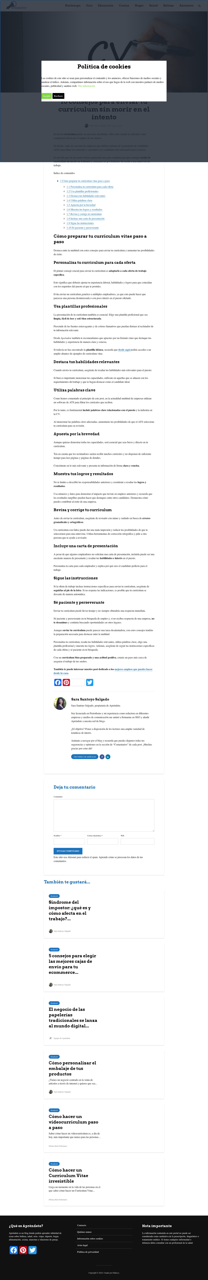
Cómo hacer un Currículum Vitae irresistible (68, 1176)
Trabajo (54, 896)
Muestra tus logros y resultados (84, 209)
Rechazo (58, 96)
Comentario (58, 797)
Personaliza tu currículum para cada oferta (90, 186)
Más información (86, 85)
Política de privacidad (88, 1252)
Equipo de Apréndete (61, 1038)
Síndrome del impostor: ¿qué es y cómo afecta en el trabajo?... (70, 910)
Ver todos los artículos (85, 757)
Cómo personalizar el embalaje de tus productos (72, 1068)
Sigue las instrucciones (80, 223)
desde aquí (124, 349)
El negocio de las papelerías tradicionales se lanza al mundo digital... (73, 1017)
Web (122, 836)
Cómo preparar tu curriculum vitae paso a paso (85, 180)
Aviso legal (82, 1245)
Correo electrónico (95, 836)
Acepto (46, 96)
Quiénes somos (84, 1232)
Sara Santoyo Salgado (62, 931)
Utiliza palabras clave (79, 200)
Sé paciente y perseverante (83, 227)
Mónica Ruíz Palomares (58, 1146)
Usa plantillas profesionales (82, 191)
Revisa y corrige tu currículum (84, 214)
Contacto (81, 1225)
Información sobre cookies (90, 1238)
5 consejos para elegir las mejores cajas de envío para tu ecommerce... (72, 964)
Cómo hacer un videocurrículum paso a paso (73, 1122)
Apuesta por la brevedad (81, 204)
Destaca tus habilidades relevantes (86, 195)
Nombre (57, 836)
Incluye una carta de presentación (85, 218)
